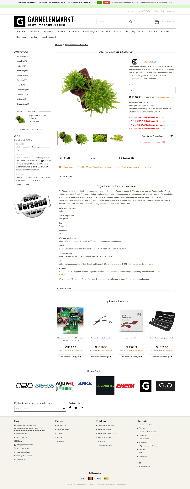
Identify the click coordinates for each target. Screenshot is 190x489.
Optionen (65, 158)
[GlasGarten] (165, 385)
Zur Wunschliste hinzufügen (150, 142)
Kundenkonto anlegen (164, 11)
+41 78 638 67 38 (23, 448)
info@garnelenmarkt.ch (25, 444)
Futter (61, 31)
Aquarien (48, 31)
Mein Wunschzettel (104, 437)
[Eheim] (125, 385)
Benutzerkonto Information (107, 425)
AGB (140, 453)
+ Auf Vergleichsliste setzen (128, 167)
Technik (105, 31)
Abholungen (143, 442)
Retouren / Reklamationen (148, 432)
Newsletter (101, 441)
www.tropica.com (65, 275)
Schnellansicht (70, 329)
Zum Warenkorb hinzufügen (69, 357)
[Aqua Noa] (44, 385)
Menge (132, 85)
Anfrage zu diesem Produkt (72, 167)
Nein (106, 2)
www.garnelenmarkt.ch (22, 452)
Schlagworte (126, 158)
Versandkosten (36, 129)
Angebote (60, 433)
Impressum (143, 456)
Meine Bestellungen (104, 429)
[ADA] (24, 385)
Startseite (20, 31)
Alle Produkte (61, 425)
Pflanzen (73, 31)
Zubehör (151, 31)
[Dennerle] (105, 385)
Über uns (142, 428)
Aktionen (165, 31)
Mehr (150, 62)
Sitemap (142, 449)
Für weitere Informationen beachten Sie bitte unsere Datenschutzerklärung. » (141, 2)
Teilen (92, 158)
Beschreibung (64, 176)
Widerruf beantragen (105, 445)
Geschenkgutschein (50, 37)
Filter (116, 31)
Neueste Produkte (63, 429)
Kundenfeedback (144, 466)
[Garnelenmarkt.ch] (54, 21)
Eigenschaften (65, 289)
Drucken (147, 167)
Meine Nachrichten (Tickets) (107, 433)
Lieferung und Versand (146, 425)
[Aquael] (64, 385)
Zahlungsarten (144, 439)
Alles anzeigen (23, 185)
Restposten (21, 37)
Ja (99, 2)
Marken (34, 37)
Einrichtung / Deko (133, 31)
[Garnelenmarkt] (145, 385)
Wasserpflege (89, 31)
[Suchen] (131, 21)
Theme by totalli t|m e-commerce (115, 484)
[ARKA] (85, 383)
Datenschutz (143, 435)
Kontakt (131, 11)
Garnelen (33, 31)
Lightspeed (100, 484)
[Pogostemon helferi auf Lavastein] (65, 138)
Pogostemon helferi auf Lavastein (76, 45)
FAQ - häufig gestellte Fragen (149, 446)
